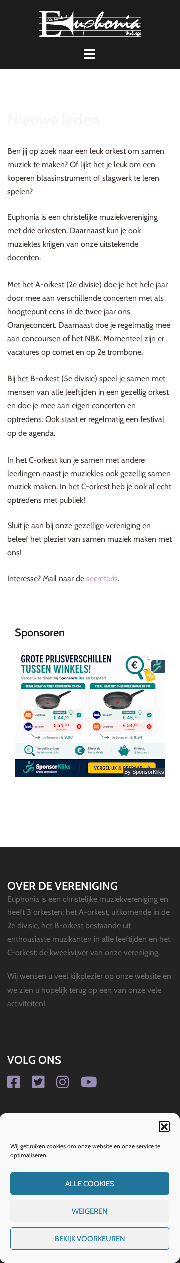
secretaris (102, 578)
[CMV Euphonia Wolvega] (90, 23)
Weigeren (90, 1211)
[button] (165, 1126)
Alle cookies (90, 1183)
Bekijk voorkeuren (90, 1238)
